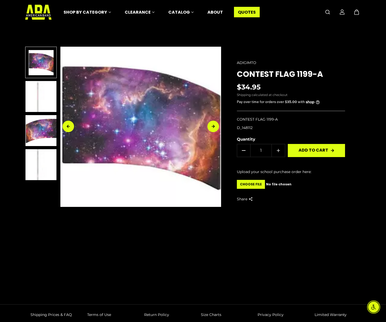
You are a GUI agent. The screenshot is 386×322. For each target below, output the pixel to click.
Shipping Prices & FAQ (51, 314)
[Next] (213, 126)
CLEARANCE (138, 12)
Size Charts (211, 314)
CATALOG (179, 12)
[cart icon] (356, 12)
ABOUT (215, 12)
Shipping (244, 95)
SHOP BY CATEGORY (85, 12)
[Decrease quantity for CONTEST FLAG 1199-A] (244, 150)
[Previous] (68, 126)
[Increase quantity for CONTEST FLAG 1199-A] (278, 150)
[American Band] (38, 12)
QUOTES (247, 12)
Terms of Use (99, 314)
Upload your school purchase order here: (274, 171)
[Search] (328, 12)
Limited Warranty (331, 314)
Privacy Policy (271, 314)
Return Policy (156, 314)
